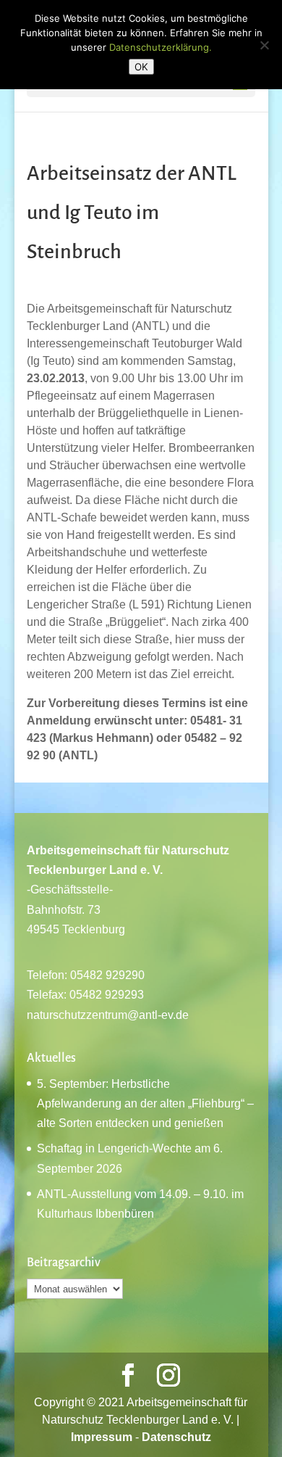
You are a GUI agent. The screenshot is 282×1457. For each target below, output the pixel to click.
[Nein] (264, 45)
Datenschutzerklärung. (160, 47)
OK (141, 67)
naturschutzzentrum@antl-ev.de (108, 1015)
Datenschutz (176, 1437)
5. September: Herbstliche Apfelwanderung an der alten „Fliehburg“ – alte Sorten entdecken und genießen (145, 1103)
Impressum (101, 1437)
